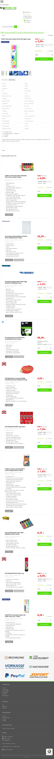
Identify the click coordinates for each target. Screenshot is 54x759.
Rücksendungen (5, 691)
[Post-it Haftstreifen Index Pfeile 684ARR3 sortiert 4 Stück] (26, 530)
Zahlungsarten (5, 692)
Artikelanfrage (12, 79)
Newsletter (4, 694)
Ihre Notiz (51, 51)
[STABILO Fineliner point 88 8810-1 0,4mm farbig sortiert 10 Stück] (26, 466)
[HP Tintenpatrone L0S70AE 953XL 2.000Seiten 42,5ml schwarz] (26, 335)
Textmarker (19, 32)
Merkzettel (28, 22)
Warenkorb (28, 12)
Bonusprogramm (5, 695)
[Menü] (52, 749)
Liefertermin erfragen (41, 344)
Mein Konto (28, 20)
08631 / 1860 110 (28, 16)
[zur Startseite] (8, 9)
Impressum (4, 708)
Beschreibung (5, 79)
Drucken (51, 35)
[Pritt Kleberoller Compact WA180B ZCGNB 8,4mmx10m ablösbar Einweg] (26, 376)
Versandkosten (5, 689)
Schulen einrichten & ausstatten (8, 728)
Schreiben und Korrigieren (10, 32)
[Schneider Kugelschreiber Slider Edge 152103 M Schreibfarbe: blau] (26, 279)
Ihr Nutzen (4, 719)
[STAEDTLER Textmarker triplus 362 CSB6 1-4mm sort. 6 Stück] (26, 612)
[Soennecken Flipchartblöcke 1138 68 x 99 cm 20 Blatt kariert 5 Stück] (26, 234)
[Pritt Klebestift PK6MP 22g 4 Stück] (26, 424)
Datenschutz (4, 706)
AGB (3, 705)
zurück (3, 35)
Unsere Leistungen (6, 717)
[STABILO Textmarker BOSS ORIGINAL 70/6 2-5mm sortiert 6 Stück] (26, 173)
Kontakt (3, 688)
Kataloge (4, 720)
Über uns (4, 716)
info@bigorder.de (28, 18)
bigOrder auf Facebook (8, 749)
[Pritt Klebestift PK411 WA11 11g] (26, 571)
